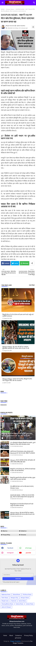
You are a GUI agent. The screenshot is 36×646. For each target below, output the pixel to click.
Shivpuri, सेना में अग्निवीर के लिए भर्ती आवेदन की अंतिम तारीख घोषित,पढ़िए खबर (22, 461)
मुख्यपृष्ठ (3, 9)
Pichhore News (27, 594)
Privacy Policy (6, 535)
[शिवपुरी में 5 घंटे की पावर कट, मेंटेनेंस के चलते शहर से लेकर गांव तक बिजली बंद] (4, 471)
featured (13, 601)
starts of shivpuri (6, 607)
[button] (34, 3)
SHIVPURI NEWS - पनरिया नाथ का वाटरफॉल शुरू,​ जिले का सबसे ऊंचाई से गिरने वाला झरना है (22, 496)
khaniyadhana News (7, 604)
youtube (28, 553)
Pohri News (5, 597)
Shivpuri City (14, 597)
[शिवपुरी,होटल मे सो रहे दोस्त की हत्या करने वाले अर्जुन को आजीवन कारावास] (4, 506)
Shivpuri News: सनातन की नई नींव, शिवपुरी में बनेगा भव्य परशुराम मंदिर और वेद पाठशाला (17, 379)
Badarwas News (6, 594)
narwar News (29, 604)
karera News (22, 601)
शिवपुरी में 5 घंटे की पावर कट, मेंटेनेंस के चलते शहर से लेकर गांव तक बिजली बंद (22, 469)
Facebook (6, 263)
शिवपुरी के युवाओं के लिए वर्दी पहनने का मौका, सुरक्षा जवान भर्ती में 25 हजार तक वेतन (22, 478)
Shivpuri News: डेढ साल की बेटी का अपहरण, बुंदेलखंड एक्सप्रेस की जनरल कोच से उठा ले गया (15, 347)
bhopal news (5, 601)
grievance (18, 638)
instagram (10, 553)
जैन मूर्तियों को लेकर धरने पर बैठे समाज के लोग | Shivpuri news (22, 487)
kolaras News (19, 604)
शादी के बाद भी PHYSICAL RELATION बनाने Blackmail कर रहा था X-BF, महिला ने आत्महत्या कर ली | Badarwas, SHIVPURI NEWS (22, 453)
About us (4, 531)
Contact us (18, 635)
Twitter (16, 263)
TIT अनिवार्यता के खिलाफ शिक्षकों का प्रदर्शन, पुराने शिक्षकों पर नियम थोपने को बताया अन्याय (22, 443)
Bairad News (16, 594)
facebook (10, 548)
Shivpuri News (10, 9)
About (11, 635)
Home (5, 635)
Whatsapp (25, 263)
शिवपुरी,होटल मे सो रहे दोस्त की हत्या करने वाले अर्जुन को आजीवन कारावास (18, 315)
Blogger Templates (15, 641)
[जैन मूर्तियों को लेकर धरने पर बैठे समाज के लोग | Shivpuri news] (4, 488)
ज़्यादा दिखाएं (32, 285)
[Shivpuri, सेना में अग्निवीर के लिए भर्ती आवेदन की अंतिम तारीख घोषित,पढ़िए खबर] (4, 462)
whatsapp (28, 548)
